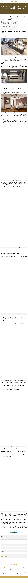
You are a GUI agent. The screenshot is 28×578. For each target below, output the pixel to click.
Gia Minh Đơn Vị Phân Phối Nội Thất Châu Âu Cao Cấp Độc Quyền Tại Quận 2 (9, 22)
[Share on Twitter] (13, 532)
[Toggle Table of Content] (16, 21)
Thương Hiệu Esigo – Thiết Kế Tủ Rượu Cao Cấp (6, 26)
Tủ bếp (1, 574)
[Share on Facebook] (12, 532)
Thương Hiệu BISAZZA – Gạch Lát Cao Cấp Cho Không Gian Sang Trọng (8, 27)
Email (2, 548)
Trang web (2, 551)
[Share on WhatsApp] (11, 532)
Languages (26, 1)
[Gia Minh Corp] (14, 1)
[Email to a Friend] (14, 532)
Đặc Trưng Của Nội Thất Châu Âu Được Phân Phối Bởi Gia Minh (8, 29)
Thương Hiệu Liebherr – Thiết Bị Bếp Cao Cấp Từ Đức (6, 25)
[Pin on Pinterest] (15, 532)
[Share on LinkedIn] (17, 532)
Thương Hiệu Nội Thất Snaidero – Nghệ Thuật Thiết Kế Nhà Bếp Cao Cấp (8, 23)
